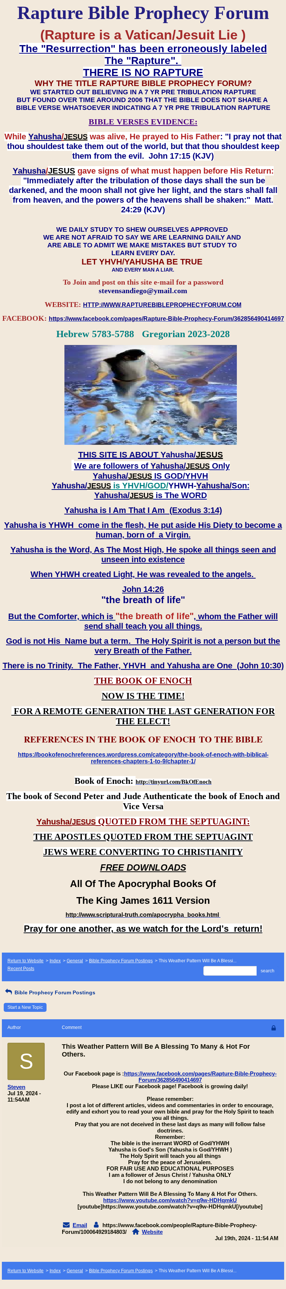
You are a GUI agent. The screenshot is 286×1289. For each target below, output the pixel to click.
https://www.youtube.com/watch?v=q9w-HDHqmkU (170, 1200)
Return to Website (25, 960)
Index (55, 960)
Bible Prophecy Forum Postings (121, 960)
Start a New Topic (25, 1007)
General (75, 960)
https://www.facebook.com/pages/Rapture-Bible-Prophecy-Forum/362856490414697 (200, 1076)
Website (152, 1232)
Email (80, 1225)
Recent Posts (20, 968)
